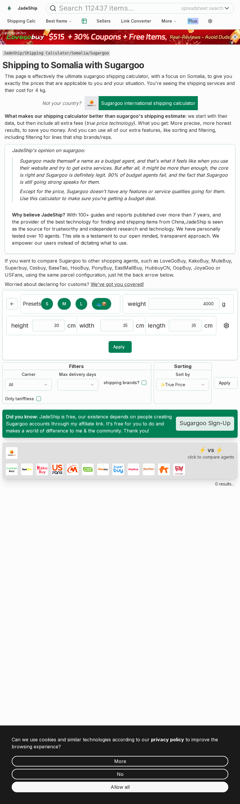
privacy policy (167, 739)
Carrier (28, 374)
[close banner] (235, 37)
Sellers (104, 20)
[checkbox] (144, 382)
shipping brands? (121, 383)
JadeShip (13, 53)
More (167, 20)
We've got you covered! (117, 284)
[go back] (12, 304)
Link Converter (136, 20)
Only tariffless (19, 399)
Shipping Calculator (47, 53)
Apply (119, 346)
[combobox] (28, 385)
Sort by (183, 374)
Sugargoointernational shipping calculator (148, 103)
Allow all (120, 787)
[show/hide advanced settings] (226, 325)
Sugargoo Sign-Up (205, 423)
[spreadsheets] (84, 21)
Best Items (56, 20)
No (120, 774)
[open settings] (210, 21)
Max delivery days (77, 374)
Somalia (79, 53)
